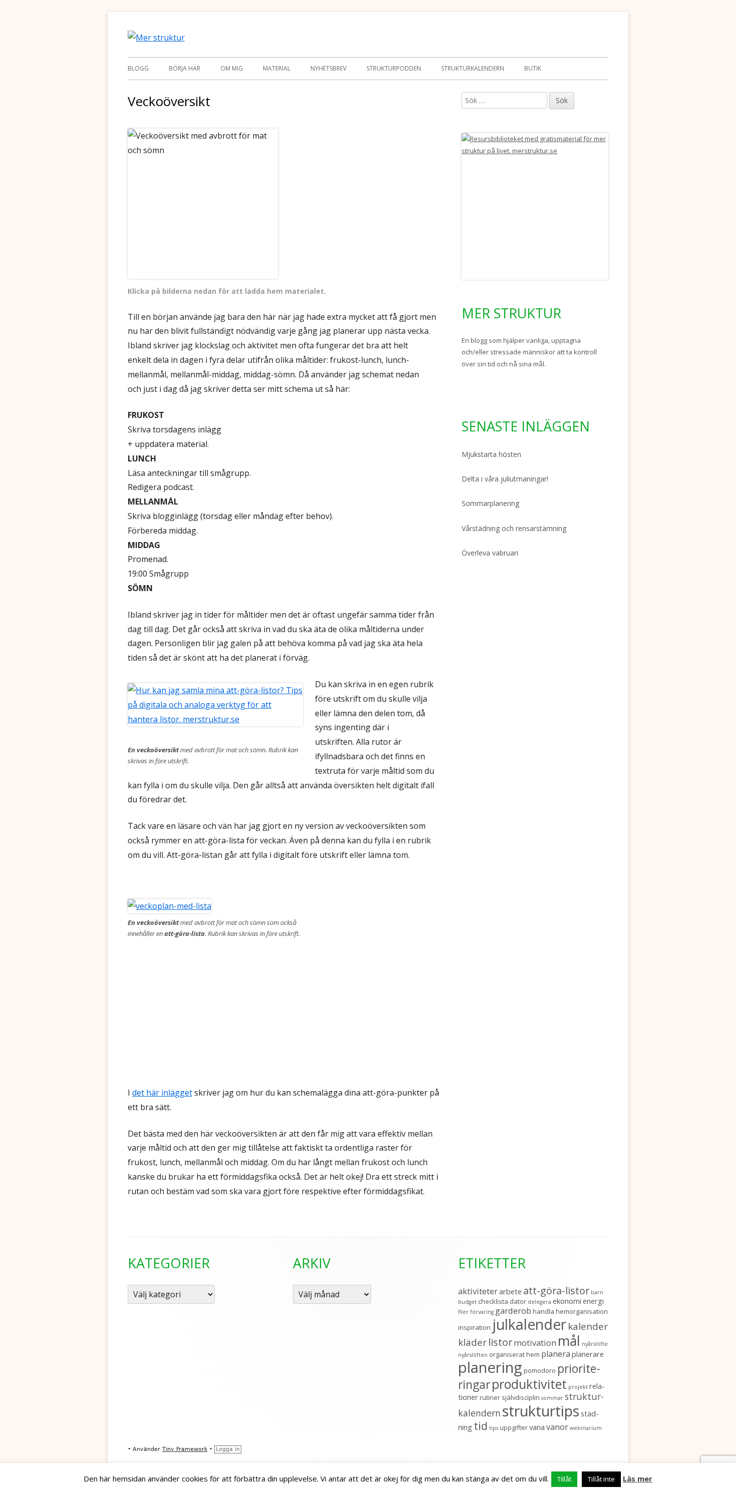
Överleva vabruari (490, 553)
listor (500, 1342)
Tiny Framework (184, 1449)
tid (481, 1425)
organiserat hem (514, 1354)
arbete (510, 1291)
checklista (493, 1301)
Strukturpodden (393, 68)
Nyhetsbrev (328, 68)
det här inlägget (162, 1092)
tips (493, 1427)
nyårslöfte (595, 1343)
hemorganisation (582, 1311)
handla (543, 1311)
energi (593, 1301)
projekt (578, 1386)
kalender (588, 1326)
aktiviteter (478, 1291)
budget (467, 1301)
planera (555, 1353)
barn (597, 1292)
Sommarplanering (490, 503)
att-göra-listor (556, 1290)
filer (463, 1311)
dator (518, 1301)
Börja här (184, 68)
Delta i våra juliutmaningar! (505, 478)
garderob (513, 1310)
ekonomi (567, 1301)
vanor (557, 1426)
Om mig (231, 68)
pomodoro (540, 1370)
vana (537, 1427)
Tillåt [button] (564, 1478)
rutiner (490, 1397)
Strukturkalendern (472, 68)
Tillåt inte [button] (601, 1478)
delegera (539, 1301)
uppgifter (514, 1427)
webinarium (586, 1427)
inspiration (474, 1327)
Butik (532, 68)
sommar (552, 1397)
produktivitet (529, 1383)
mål (569, 1340)
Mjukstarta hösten (491, 454)
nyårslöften (473, 1354)
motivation (535, 1342)
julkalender (529, 1324)
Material (276, 68)
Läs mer (637, 1478)
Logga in (228, 1449)
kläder (472, 1342)
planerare (588, 1354)
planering (490, 1367)
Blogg (138, 68)
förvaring (482, 1311)
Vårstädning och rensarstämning (514, 528)
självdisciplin (521, 1397)
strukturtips (540, 1410)
